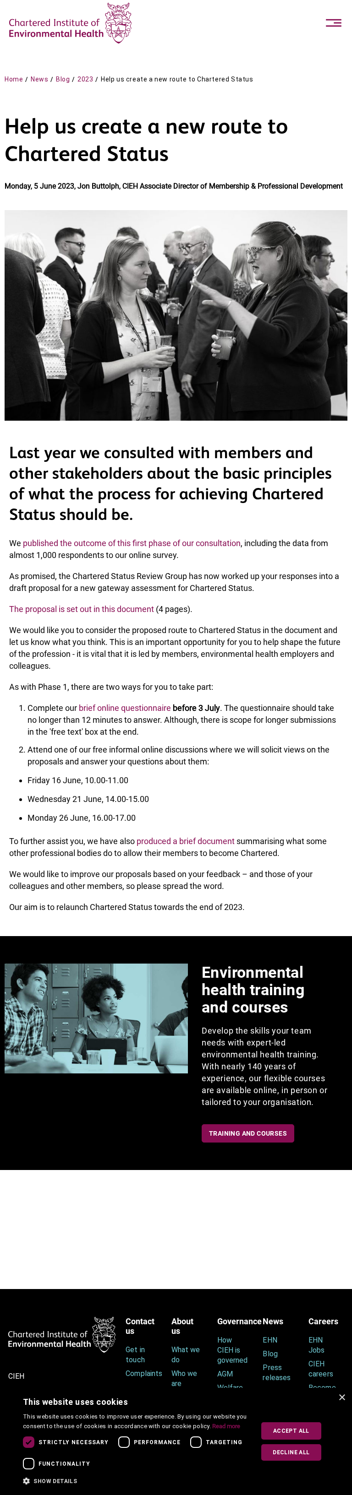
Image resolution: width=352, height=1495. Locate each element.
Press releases (276, 1372)
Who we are (184, 1378)
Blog (63, 79)
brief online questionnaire (125, 708)
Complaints (142, 1373)
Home (14, 79)
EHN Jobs (316, 1345)
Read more (226, 1426)
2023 (85, 79)
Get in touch (135, 1354)
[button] (136, 1481)
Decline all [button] (291, 1452)
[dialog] (176, 1441)
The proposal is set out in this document (81, 609)
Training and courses (248, 1133)
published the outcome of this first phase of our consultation (132, 543)
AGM (225, 1374)
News (39, 79)
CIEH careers (320, 1369)
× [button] (341, 1397)
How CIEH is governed (232, 1350)
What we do (185, 1354)
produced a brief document (186, 841)
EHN (270, 1340)
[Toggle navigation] (333, 23)
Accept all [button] (291, 1431)
